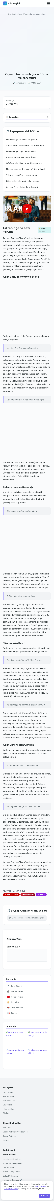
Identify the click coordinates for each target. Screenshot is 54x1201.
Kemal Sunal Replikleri (12, 1159)
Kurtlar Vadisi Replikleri (12, 1163)
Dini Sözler (13, 1002)
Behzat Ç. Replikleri (11, 1176)
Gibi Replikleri (8, 1167)
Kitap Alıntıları (15, 1007)
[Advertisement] (27, 44)
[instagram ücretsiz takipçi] (38, 1039)
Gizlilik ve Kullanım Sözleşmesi (15, 1132)
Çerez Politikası (9, 1136)
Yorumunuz (13, 946)
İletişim (6, 1140)
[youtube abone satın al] (16, 1039)
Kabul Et (44, 1196)
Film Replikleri (15, 991)
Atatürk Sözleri (15, 997)
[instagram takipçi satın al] (16, 1056)
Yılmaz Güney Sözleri (11, 1172)
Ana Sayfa (12, 14)
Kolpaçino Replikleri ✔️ (12, 1180)
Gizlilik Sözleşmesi (11, 1189)
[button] (27, 209)
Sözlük (12, 1013)
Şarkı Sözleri (23, 14)
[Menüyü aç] (48, 3)
